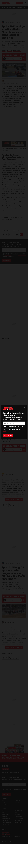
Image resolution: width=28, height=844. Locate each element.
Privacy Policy (12, 428)
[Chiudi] (24, 407)
